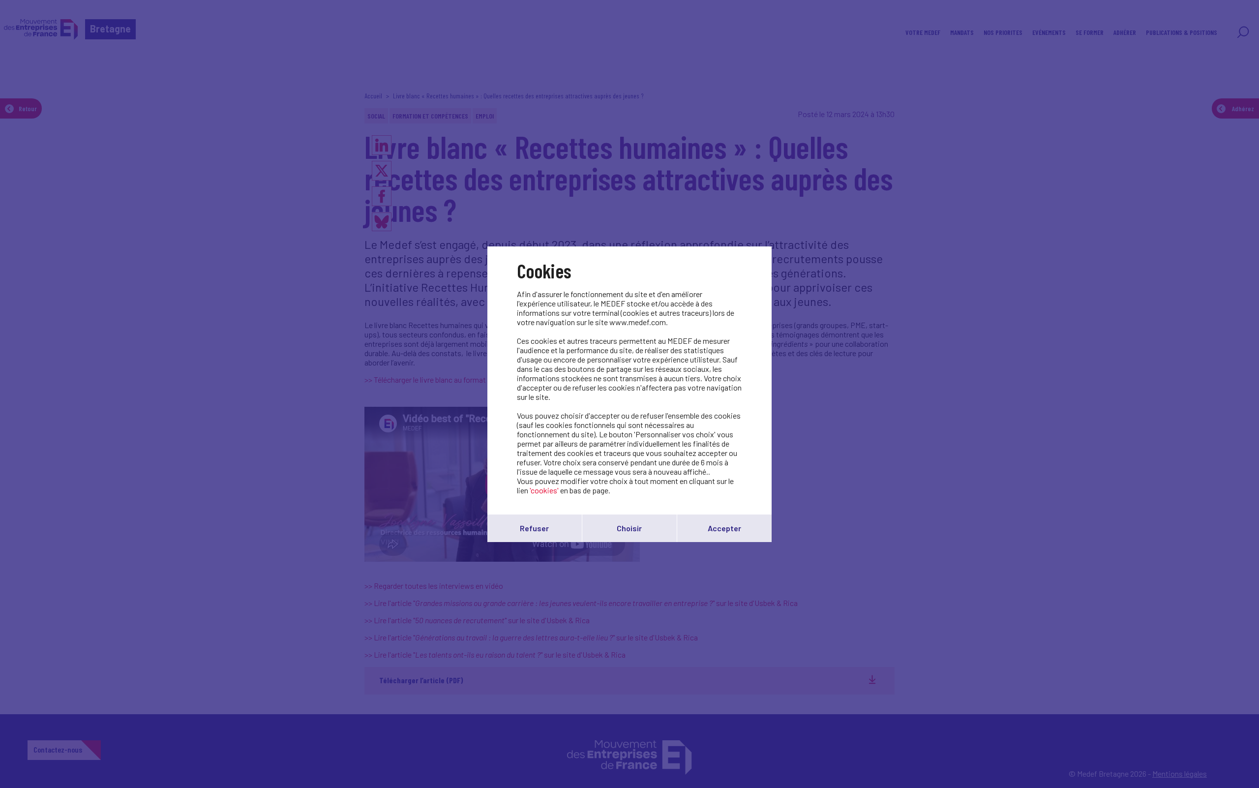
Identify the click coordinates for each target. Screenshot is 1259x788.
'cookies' (544, 490)
